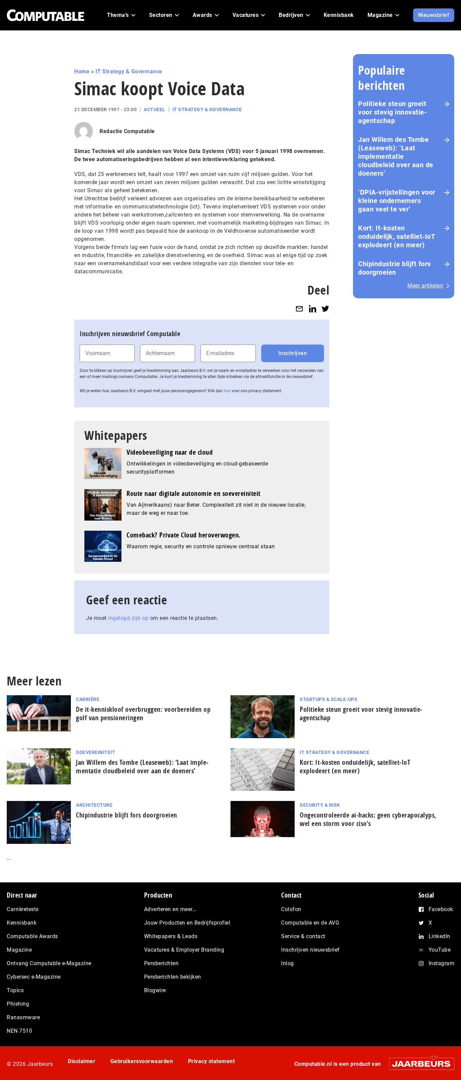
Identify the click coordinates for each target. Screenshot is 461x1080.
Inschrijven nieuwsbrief (310, 950)
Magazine (19, 950)
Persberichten (161, 963)
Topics (15, 990)
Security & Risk (320, 805)
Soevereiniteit (95, 752)
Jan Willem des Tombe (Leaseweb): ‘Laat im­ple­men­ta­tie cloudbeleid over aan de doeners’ (142, 766)
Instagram (442, 963)
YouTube (440, 950)
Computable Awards (32, 936)
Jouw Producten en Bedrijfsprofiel (187, 923)
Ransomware (23, 1017)
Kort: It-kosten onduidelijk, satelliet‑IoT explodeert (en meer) (396, 236)
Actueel (154, 109)
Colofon (291, 909)
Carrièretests (23, 909)
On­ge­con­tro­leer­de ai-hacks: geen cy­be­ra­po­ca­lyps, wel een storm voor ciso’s (368, 819)
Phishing (18, 1004)
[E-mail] (299, 308)
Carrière (87, 699)
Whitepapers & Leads (171, 936)
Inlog (287, 963)
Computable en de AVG (310, 923)
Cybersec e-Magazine (34, 977)
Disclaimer (81, 1061)
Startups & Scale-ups (328, 699)
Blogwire (155, 990)
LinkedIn (439, 936)
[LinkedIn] (312, 308)
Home (81, 71)
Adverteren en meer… (170, 909)
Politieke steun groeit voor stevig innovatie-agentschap (392, 112)
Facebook (441, 909)
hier (227, 390)
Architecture (94, 805)
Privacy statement (211, 1061)
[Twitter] (325, 308)
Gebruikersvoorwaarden (141, 1061)
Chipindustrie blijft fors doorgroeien (394, 268)
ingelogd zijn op (128, 618)
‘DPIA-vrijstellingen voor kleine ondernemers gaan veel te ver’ (396, 200)
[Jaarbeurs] (418, 1063)
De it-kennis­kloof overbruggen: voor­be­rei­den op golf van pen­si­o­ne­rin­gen (143, 713)
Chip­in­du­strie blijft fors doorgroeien (126, 815)
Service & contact (303, 936)
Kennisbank (21, 923)
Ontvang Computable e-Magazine (49, 963)
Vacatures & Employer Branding (184, 950)
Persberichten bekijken (172, 977)
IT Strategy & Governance (129, 71)
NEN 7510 (19, 1031)
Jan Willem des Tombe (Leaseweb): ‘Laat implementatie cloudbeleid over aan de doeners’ (395, 156)
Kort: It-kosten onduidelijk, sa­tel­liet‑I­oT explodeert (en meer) (355, 766)
